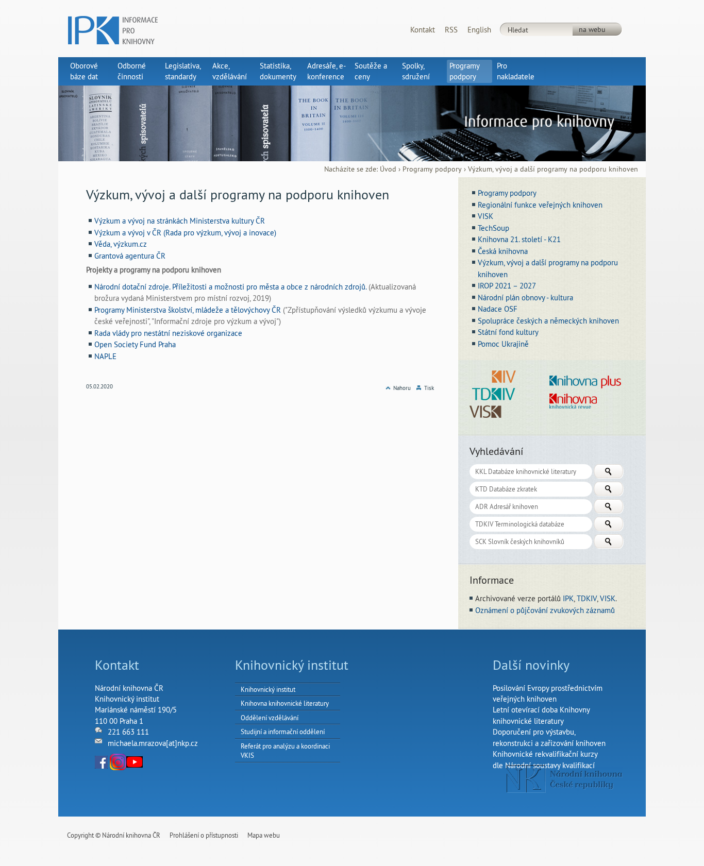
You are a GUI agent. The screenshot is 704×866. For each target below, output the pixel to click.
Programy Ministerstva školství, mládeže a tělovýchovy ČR (187, 310)
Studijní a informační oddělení (283, 731)
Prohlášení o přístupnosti (204, 835)
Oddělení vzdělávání (269, 718)
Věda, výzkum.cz (120, 244)
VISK (607, 598)
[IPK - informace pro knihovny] (113, 29)
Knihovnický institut (268, 689)
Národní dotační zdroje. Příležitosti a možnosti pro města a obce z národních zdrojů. (230, 287)
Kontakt (422, 30)
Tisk (429, 388)
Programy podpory (432, 169)
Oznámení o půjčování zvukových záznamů (545, 610)
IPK (568, 598)
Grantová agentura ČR (129, 256)
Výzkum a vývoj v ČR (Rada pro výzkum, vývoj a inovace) (185, 232)
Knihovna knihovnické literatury (285, 703)
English (479, 30)
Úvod (388, 169)
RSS (451, 30)
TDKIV (587, 598)
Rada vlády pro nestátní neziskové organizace (168, 333)
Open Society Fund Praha (135, 344)
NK (565, 779)
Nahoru (402, 388)
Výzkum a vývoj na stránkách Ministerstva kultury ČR (179, 221)
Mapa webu (263, 835)
